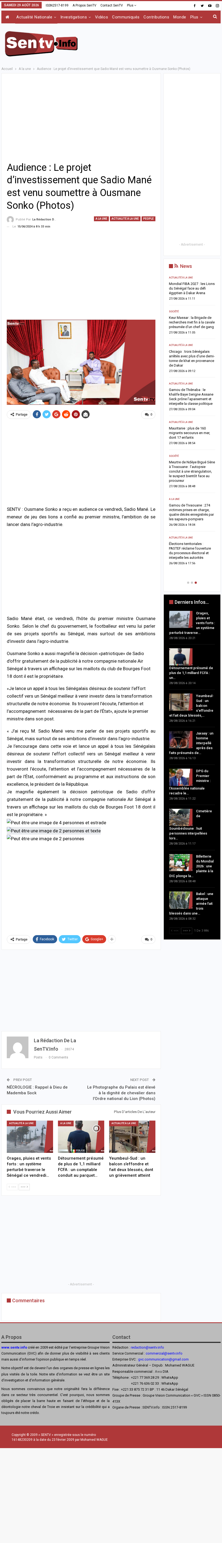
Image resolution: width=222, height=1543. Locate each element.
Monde (179, 17)
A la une (101, 218)
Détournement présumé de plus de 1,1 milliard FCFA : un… (191, 673)
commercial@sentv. (161, 1353)
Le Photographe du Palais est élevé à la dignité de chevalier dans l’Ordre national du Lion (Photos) (121, 1093)
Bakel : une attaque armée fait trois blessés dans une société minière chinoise (192, 548)
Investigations (73, 17)
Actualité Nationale (34, 17)
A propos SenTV (84, 5)
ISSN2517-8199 (57, 5)
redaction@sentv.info (147, 1347)
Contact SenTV (111, 5)
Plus (130, 5)
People (148, 218)
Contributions (156, 17)
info (179, 1353)
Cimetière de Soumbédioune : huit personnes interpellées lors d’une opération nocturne (192, 476)
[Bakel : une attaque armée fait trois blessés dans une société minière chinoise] (180, 900)
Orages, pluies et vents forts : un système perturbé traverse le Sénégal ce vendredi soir (191, 288)
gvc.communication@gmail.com (163, 1359)
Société (174, 388)
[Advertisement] (157, 43)
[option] (192, 420)
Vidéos (101, 17)
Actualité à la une (125, 218)
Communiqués (125, 17)
